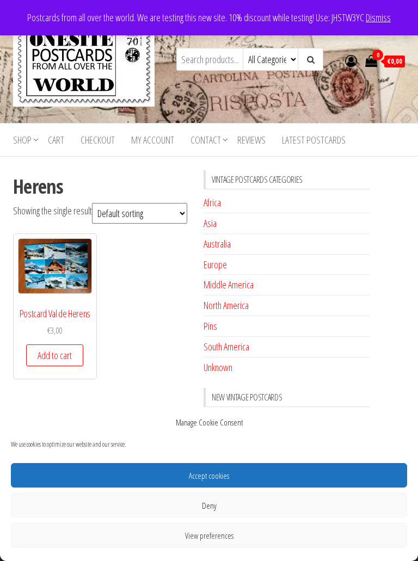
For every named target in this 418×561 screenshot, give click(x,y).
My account (152, 139)
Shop (22, 139)
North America (226, 305)
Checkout (98, 139)
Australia (217, 243)
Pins (210, 325)
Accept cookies (209, 475)
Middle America (229, 284)
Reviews (251, 139)
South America (226, 346)
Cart (56, 139)
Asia (210, 223)
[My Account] (351, 60)
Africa (212, 202)
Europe (215, 264)
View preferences (209, 535)
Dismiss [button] (378, 17)
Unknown (218, 367)
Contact (205, 139)
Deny (209, 505)
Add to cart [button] (55, 355)
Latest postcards (314, 139)
